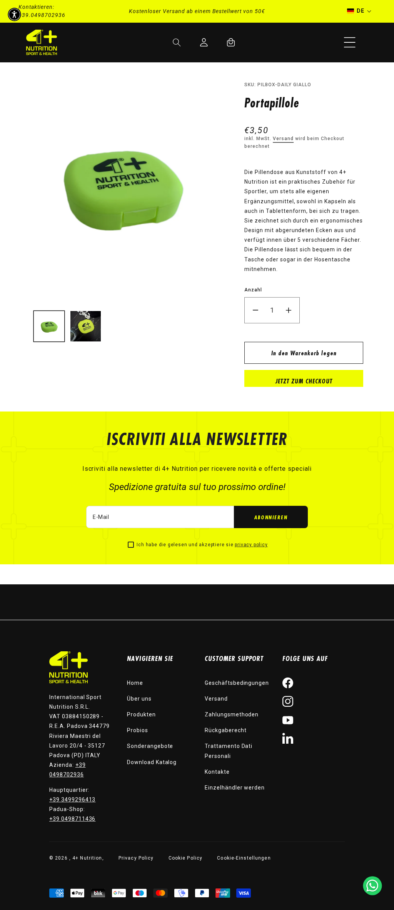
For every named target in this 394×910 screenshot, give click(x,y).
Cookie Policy (186, 858)
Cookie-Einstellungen (243, 858)
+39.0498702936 (41, 15)
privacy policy (251, 544)
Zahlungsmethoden (232, 714)
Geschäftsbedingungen (237, 683)
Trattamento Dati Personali (228, 751)
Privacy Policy (136, 858)
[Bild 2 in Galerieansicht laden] (85, 326)
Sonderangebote (150, 746)
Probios (137, 730)
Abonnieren (270, 517)
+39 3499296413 (72, 799)
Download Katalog (152, 762)
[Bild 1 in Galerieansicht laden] (49, 326)
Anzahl (253, 290)
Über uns (139, 699)
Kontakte (217, 772)
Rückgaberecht (225, 730)
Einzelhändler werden (235, 788)
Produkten (141, 714)
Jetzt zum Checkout (303, 380)
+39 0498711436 (72, 819)
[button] (349, 42)
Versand (283, 138)
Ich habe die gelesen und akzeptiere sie (202, 544)
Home (135, 683)
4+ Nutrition (87, 858)
